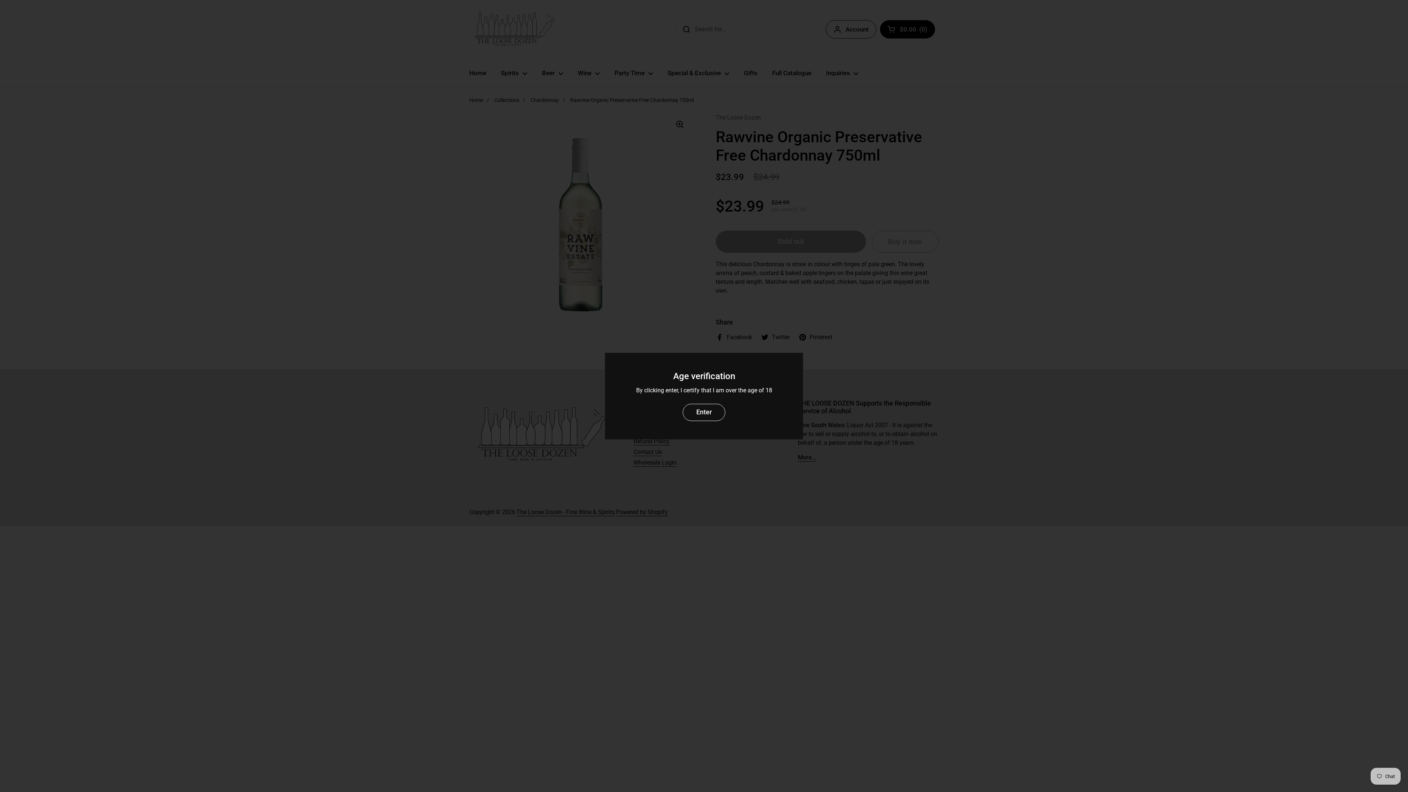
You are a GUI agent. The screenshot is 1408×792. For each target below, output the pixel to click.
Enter (704, 412)
